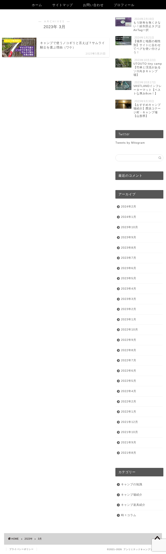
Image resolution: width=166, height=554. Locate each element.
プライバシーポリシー (21, 549)
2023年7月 (128, 257)
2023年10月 (129, 227)
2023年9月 (128, 237)
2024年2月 (128, 206)
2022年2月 (128, 401)
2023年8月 (128, 247)
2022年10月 (129, 329)
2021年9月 (128, 442)
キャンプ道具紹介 (133, 504)
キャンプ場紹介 (131, 494)
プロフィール (124, 5)
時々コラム (128, 515)
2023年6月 (128, 268)
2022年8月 (128, 350)
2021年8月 (128, 452)
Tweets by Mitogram (130, 142)
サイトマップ (62, 5)
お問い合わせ (93, 5)
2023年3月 (128, 299)
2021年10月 (129, 432)
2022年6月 (128, 370)
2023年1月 (128, 319)
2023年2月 (128, 309)
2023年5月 (128, 278)
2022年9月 (128, 339)
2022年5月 (128, 380)
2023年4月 (128, 288)
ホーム (37, 5)
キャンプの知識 (131, 484)
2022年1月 (128, 411)
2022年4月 (128, 391)
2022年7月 (128, 360)
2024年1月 (128, 216)
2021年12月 (129, 422)
